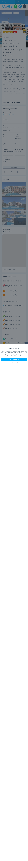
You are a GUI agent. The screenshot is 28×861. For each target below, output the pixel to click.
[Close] (26, 343)
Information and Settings (14, 362)
